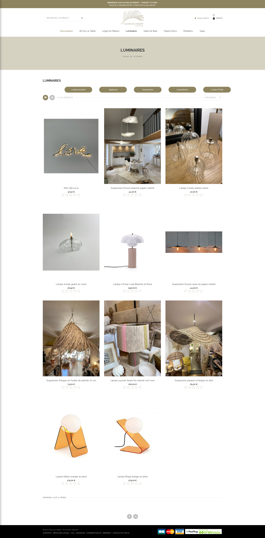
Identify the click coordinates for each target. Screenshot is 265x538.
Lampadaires (182, 90)
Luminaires (131, 31)
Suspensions (147, 90)
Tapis (202, 31)
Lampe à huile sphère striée (193, 188)
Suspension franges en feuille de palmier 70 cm (71, 380)
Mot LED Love (71, 188)
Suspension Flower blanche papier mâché (132, 188)
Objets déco (170, 31)
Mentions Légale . (61, 533)
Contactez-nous (121, 533)
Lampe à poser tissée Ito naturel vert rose (133, 380)
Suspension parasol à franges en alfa (194, 380)
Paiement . (107, 533)
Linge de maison (110, 31)
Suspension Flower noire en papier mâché (194, 284)
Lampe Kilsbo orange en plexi (71, 476)
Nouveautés (66, 31)
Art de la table (87, 31)
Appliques (113, 90)
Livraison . (81, 533)
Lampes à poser (78, 90)
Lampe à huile (217, 90)
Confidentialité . (94, 533)
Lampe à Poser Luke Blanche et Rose (132, 284)
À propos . (48, 533)
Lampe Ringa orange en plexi (132, 476)
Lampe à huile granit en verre (71, 284)
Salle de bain (150, 31)
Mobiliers (188, 31)
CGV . (73, 533)
